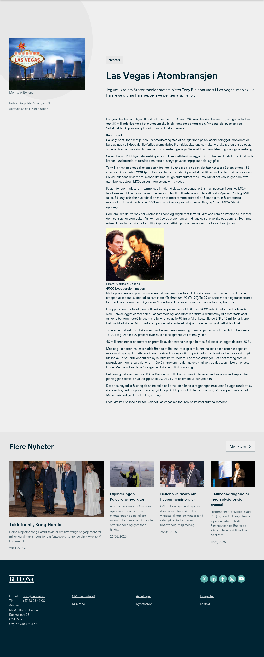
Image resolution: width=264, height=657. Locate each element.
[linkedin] (213, 579)
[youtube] (241, 579)
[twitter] (204, 579)
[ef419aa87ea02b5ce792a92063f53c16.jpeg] (180, 254)
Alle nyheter (238, 446)
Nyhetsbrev (144, 603)
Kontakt (205, 603)
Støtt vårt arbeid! (83, 596)
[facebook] (223, 579)
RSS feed (78, 603)
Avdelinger (143, 596)
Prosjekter (207, 596)
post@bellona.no (34, 596)
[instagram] (232, 579)
